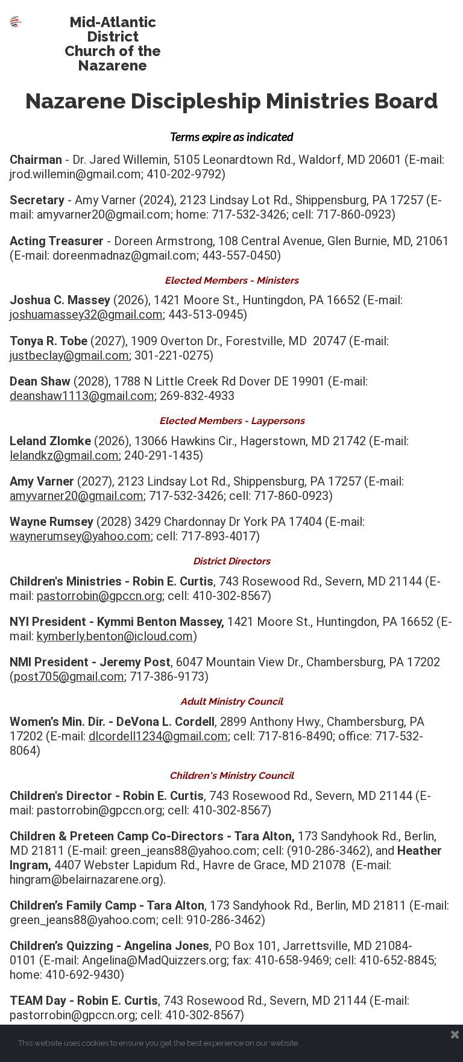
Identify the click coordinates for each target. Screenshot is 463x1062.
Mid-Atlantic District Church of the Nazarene (113, 43)
